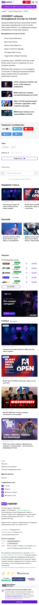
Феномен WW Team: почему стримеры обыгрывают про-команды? (15, 413)
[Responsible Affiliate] (8, 585)
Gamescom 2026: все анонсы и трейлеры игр (20, 6)
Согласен (19, 602)
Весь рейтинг (11, 286)
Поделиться (18, 158)
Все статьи (13, 321)
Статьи (5, 321)
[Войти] (33, 2)
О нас (3, 461)
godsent (5, 147)
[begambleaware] (18, 579)
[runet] (3, 573)
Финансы (4, 478)
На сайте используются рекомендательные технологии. (18, 567)
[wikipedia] (23, 573)
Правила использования (9, 466)
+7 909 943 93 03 (12, 543)
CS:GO (13, 147)
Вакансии (4, 464)
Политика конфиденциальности (11, 469)
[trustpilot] (6, 579)
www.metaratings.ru (23, 510)
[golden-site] (11, 573)
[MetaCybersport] (9, 503)
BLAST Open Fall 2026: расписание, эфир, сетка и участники (19, 382)
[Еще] (36, 2)
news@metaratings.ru (13, 541)
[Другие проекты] (8, 2)
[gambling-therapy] (31, 579)
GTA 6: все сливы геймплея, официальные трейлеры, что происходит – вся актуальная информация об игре (18, 446)
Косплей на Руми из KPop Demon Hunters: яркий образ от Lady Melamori (11, 238)
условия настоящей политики (13, 596)
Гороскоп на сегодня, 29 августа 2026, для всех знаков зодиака (11, 206)
